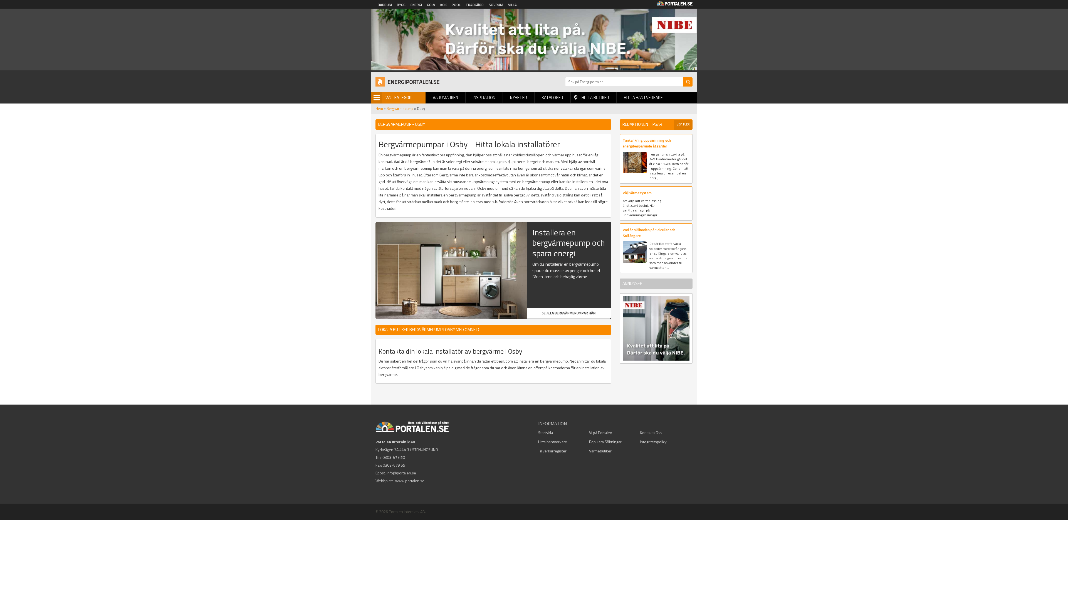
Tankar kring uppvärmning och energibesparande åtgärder (647, 143)
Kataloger (552, 97)
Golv (431, 5)
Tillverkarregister (552, 451)
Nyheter (518, 97)
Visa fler (683, 124)
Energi (416, 5)
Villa (512, 5)
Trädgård (475, 5)
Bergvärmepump (400, 108)
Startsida (545, 432)
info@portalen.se (401, 473)
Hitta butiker (595, 97)
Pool (456, 5)
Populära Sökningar (605, 442)
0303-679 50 (393, 457)
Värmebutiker (600, 451)
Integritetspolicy (653, 442)
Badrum (385, 5)
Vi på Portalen (600, 432)
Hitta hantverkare (643, 97)
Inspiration (484, 97)
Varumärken (445, 97)
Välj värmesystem (637, 193)
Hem (379, 108)
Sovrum (496, 5)
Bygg (401, 5)
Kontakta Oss (651, 432)
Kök (443, 5)
